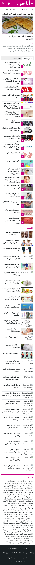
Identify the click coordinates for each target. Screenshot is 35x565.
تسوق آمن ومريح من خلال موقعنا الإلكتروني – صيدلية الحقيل (11, 147)
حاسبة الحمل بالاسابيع (18, 503)
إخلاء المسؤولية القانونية (26, 552)
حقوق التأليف (5, 552)
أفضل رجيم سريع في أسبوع (11, 353)
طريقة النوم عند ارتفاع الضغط (22, 518)
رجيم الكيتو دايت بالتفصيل (16, 512)
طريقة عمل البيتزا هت (15, 521)
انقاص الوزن (15, 497)
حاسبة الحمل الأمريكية (25, 501)
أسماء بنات (28, 481)
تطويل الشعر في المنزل (12, 499)
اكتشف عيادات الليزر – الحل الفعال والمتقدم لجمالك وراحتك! (12, 171)
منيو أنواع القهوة (27, 536)
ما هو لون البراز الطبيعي (12, 337)
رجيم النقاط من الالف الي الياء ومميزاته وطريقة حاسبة (11, 379)
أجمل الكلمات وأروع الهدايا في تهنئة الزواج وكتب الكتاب (11, 81)
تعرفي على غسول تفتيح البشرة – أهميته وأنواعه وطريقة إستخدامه (12, 179)
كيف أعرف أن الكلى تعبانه (24, 527)
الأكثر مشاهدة (27, 58)
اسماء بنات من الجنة (25, 494)
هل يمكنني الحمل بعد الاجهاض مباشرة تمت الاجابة (13, 299)
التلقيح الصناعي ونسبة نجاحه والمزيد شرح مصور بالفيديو (12, 452)
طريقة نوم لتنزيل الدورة (11, 523)
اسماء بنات (18, 490)
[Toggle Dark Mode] (9, 3)
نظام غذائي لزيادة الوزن (17, 540)
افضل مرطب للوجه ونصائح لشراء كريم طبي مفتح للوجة (11, 267)
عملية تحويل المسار (13, 152)
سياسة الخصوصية (13, 548)
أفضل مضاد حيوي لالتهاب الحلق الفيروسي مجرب (12, 220)
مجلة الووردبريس (15, 561)
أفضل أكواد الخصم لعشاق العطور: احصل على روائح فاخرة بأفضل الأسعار (12, 105)
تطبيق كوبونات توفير (13, 161)
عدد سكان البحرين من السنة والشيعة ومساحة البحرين (12, 307)
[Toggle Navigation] (32, 3)
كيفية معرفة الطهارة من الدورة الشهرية (18, 534)
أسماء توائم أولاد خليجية (16, 483)
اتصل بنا (14, 552)
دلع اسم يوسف (18, 510)
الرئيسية (24, 548)
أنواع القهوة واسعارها (19, 488)
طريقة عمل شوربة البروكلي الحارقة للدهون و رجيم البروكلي (11, 403)
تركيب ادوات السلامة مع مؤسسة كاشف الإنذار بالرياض (12, 138)
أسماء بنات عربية (17, 481)
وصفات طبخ (29, 42)
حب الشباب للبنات (15, 508)
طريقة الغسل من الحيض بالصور (16, 516)
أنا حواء (23, 3)
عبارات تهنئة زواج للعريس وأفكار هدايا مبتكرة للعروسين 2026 (11, 65)
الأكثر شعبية (17, 58)
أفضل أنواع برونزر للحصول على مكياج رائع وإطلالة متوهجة (11, 114)
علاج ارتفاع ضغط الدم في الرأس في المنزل (18, 525)
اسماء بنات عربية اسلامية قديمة (13, 492)
